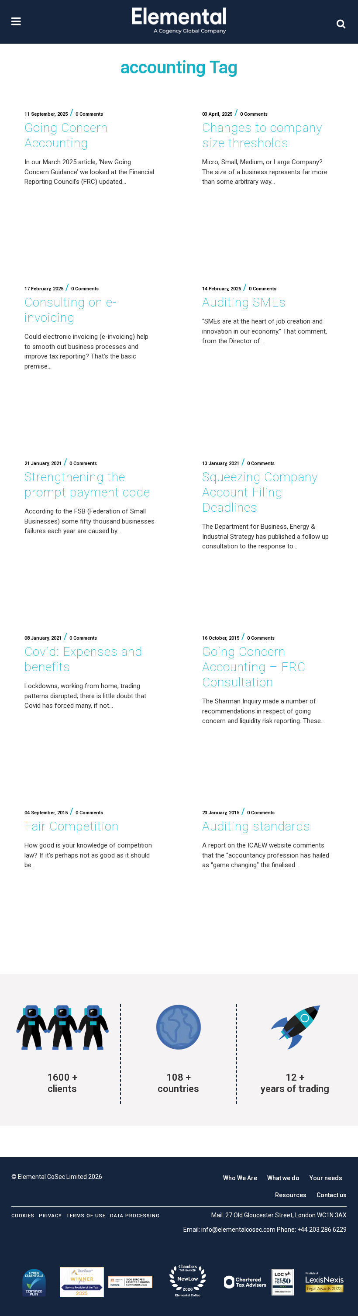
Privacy (50, 1216)
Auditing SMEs (244, 302)
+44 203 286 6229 (322, 1229)
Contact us (332, 1195)
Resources (290, 1195)
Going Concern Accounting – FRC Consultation (254, 666)
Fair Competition (71, 826)
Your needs (326, 1178)
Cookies (22, 1216)
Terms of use (86, 1216)
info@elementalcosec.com (238, 1229)
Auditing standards (256, 826)
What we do (283, 1178)
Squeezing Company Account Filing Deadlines (260, 492)
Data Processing (135, 1216)
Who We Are (240, 1178)
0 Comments (89, 114)
